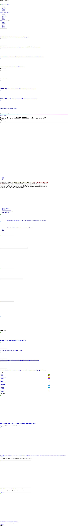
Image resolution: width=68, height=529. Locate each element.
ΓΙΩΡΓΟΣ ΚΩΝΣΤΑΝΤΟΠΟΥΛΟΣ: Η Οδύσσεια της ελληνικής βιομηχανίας (14, 37)
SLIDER (3, 114)
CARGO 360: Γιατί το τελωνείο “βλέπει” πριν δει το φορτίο (11, 488)
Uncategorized (25, 382)
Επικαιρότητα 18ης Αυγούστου (6, 78)
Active (25, 374)
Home (1, 114)
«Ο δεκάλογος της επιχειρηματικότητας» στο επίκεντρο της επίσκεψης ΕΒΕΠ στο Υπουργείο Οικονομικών (20, 46)
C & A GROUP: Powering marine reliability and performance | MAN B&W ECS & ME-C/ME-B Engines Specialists (22, 56)
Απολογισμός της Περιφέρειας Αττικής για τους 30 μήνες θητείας (12, 66)
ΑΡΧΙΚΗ (3, 22)
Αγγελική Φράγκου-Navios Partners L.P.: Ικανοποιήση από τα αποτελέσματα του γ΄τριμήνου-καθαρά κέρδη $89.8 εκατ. (22, 370)
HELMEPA (3, 209)
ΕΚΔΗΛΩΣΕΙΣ (25, 384)
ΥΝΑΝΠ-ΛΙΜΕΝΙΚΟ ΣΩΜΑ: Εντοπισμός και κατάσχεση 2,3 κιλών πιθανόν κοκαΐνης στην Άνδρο (18, 98)
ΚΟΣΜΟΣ (25, 387)
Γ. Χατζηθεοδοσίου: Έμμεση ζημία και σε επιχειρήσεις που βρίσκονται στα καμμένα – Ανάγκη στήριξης (19, 360)
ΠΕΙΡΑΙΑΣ (3, 23)
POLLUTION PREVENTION (6, 210)
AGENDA (3, 26)
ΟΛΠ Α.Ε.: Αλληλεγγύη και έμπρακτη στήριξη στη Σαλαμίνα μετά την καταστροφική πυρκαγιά (18, 88)
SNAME (25, 381)
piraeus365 (2, 426)
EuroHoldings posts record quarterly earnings (8, 521)
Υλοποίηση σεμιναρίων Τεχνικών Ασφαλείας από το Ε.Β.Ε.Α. (11, 350)
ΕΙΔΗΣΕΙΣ (3, 27)
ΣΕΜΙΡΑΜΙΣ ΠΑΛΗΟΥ (5, 212)
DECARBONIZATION (5, 208)
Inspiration (25, 378)
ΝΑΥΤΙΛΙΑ (5, 115)
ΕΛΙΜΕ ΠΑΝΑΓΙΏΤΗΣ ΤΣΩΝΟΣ (7, 211)
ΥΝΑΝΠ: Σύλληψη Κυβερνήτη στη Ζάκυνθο (8, 108)
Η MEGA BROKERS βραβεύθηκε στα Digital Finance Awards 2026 (13, 340)
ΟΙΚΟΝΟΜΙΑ (4, 24)
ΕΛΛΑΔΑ (3, 25)
